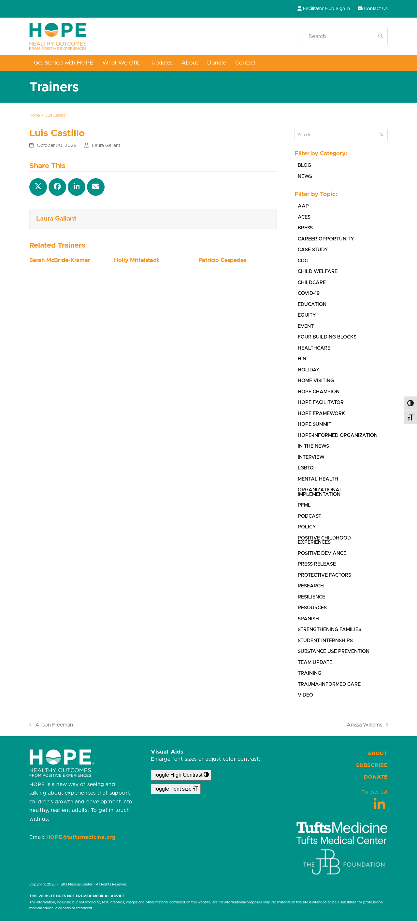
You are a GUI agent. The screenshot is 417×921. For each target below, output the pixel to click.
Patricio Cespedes (222, 260)
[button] (38, 187)
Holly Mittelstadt (136, 260)
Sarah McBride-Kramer (59, 260)
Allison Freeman (51, 725)
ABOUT (377, 753)
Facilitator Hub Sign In (326, 8)
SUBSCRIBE (372, 765)
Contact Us (376, 8)
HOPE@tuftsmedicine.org (81, 837)
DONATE (376, 777)
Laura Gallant (106, 145)
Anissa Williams (364, 725)
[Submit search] (380, 36)
